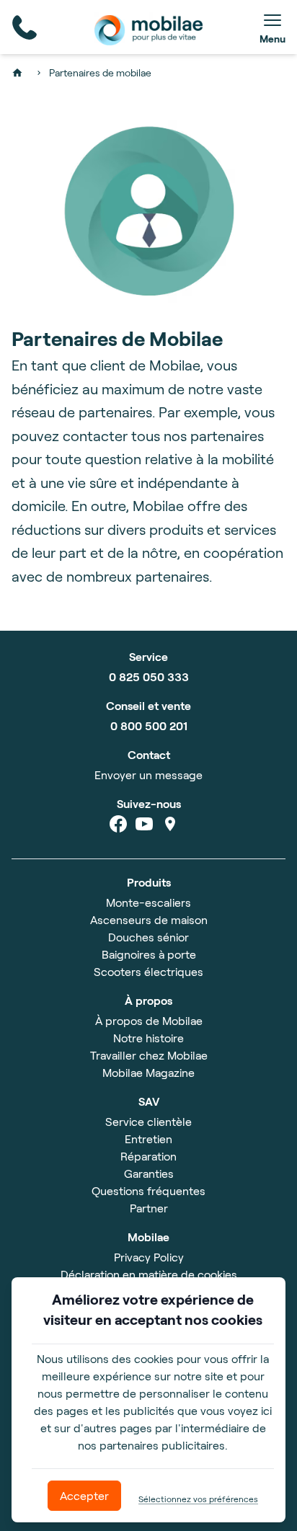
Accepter (84, 1495)
